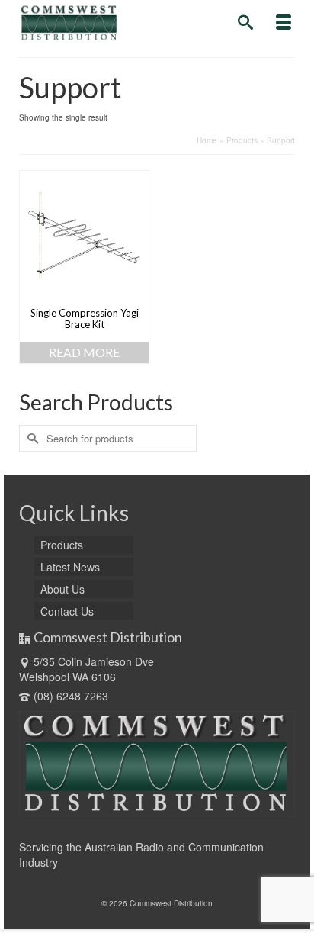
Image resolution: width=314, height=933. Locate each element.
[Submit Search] (30, 438)
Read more (84, 352)
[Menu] (283, 23)
